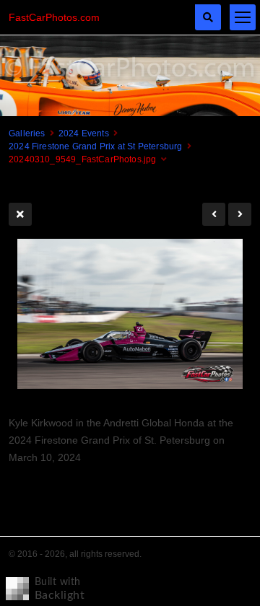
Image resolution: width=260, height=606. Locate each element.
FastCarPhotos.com (54, 17)
